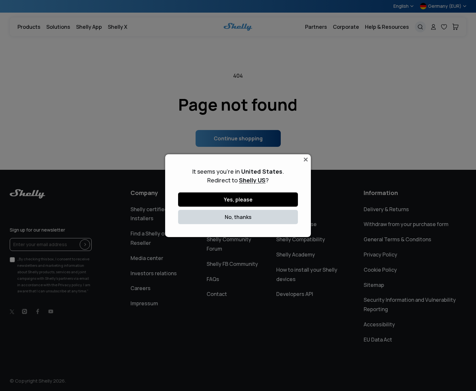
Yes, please (238, 199)
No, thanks (238, 217)
